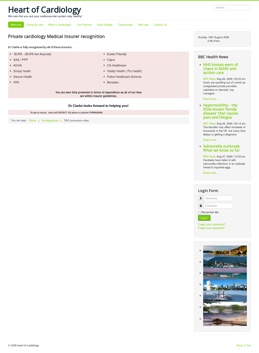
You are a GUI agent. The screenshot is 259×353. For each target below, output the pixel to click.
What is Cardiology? (60, 24)
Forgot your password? (211, 228)
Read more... (210, 99)
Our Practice (84, 24)
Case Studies (105, 24)
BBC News (209, 79)
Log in (204, 218)
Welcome (16, 24)
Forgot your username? (211, 224)
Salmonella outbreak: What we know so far (221, 148)
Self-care (143, 24)
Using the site (35, 24)
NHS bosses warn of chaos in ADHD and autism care (220, 68)
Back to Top (244, 345)
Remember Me (210, 212)
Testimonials (125, 24)
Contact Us (160, 24)
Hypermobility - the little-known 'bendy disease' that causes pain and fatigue (220, 111)
